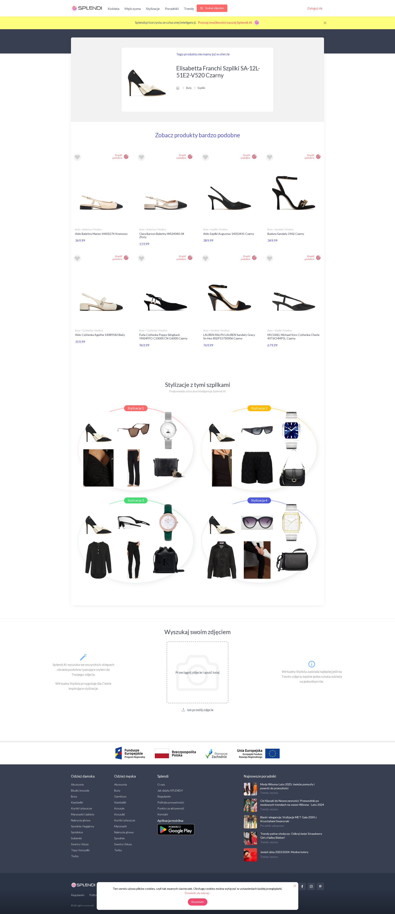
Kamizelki (77, 802)
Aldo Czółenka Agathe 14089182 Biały (100, 334)
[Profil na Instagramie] (311, 886)
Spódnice (77, 832)
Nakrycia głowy (81, 820)
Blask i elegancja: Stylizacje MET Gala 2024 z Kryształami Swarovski (288, 819)
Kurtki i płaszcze (81, 808)
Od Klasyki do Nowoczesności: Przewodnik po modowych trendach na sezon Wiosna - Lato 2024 (292, 802)
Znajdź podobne (117, 156)
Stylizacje (153, 8)
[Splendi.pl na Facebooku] (302, 886)
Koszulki (119, 814)
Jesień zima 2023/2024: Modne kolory (284, 852)
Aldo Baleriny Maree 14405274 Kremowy (101, 233)
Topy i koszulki (80, 850)
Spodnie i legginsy (82, 826)
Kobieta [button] (113, 8)
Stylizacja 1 (136, 408)
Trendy (189, 8)
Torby (75, 856)
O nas (161, 784)
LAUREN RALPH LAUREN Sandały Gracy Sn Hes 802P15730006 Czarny (229, 336)
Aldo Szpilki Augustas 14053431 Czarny (228, 233)
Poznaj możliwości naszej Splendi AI (225, 22)
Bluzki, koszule (80, 790)
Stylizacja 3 (136, 500)
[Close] (325, 23)
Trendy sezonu (269, 792)
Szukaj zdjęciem (214, 8)
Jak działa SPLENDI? (170, 790)
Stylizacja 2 (259, 408)
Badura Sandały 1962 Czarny (285, 233)
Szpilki (201, 88)
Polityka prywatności (170, 802)
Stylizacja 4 (259, 500)
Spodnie (119, 838)
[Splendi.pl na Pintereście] (320, 886)
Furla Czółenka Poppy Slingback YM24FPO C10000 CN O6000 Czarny (163, 336)
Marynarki (120, 826)
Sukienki (76, 838)
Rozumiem (197, 902)
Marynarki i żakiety (82, 814)
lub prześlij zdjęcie (200, 710)
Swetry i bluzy (80, 844)
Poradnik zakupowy (272, 825)
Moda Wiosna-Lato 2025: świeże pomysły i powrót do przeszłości (287, 786)
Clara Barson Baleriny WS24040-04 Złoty (161, 235)
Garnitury (120, 796)
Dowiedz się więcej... (197, 893)
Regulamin (164, 796)
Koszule (119, 808)
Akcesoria (77, 784)
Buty (189, 88)
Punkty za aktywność (170, 808)
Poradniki (172, 8)
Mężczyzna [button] (132, 8)
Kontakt (162, 814)
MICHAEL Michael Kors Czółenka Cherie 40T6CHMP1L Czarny (293, 336)
